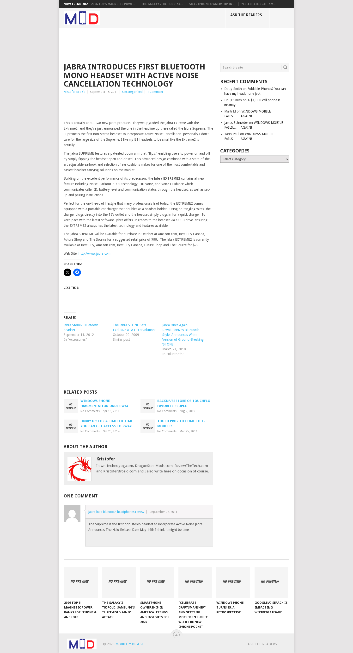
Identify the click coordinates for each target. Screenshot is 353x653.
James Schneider (236, 123)
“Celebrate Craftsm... (258, 4)
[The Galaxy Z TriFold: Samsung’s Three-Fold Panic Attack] (119, 582)
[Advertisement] (151, 44)
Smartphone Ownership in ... (212, 4)
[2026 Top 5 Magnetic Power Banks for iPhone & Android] (81, 582)
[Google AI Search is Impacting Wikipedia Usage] (271, 582)
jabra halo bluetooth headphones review (116, 512)
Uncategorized (132, 92)
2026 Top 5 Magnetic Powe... (113, 4)
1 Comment (155, 92)
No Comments (90, 411)
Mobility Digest (130, 644)
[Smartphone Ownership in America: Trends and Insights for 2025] (157, 582)
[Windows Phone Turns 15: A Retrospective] (233, 582)
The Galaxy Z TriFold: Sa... (162, 4)
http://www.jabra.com (94, 253)
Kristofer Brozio (74, 92)
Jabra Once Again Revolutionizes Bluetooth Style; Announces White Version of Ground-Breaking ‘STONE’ (183, 334)
